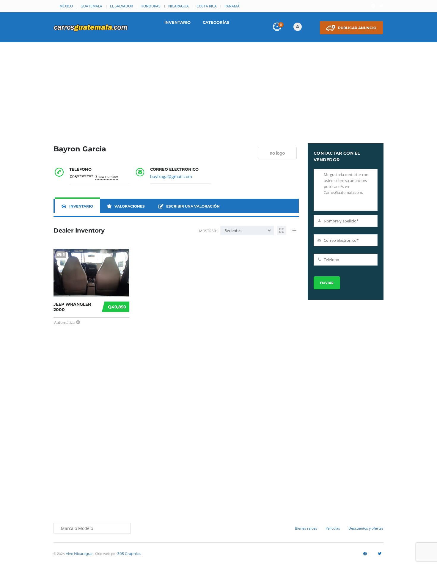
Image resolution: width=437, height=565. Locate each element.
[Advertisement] (218, 86)
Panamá (232, 6)
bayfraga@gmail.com (171, 176)
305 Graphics (129, 553)
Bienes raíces (306, 528)
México (66, 6)
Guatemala (91, 6)
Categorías (216, 22)
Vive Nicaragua (79, 553)
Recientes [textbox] (232, 230)
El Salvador (121, 6)
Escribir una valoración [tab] (193, 206)
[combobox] (247, 230)
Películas (333, 528)
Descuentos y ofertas (365, 528)
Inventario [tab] (81, 206)
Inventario (177, 22)
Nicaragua (178, 6)
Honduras (151, 6)
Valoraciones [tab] (129, 206)
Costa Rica (207, 6)
